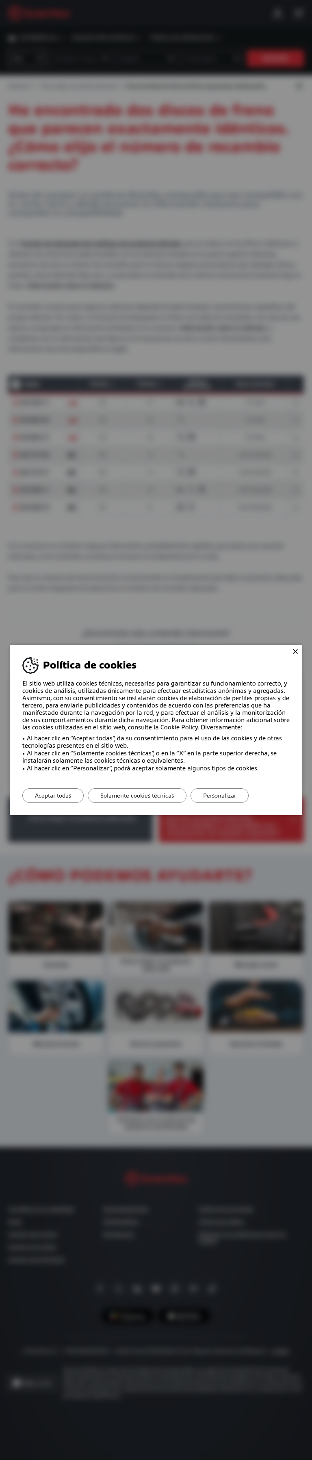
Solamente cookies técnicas (137, 795)
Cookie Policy (179, 727)
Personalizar (219, 795)
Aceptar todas (53, 795)
